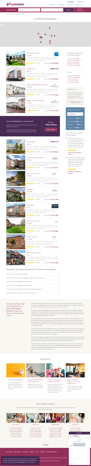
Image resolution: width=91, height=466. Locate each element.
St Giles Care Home (32, 237)
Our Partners (70, 5)
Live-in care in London (75, 428)
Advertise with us (80, 1)
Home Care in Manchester (36, 436)
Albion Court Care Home (33, 173)
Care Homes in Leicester (15, 429)
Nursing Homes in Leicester (55, 435)
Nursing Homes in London (55, 436)
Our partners (25, 451)
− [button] (1, 25)
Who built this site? (55, 460)
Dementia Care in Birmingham (74, 65)
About (37, 451)
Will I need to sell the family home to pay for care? (35, 381)
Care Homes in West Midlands (74, 77)
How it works (52, 5)
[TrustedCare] (15, 3)
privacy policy (21, 462)
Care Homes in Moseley (72, 79)
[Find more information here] (79, 448)
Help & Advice (61, 5)
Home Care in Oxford (35, 428)
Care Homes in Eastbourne (16, 435)
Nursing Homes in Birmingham (74, 60)
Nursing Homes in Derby (55, 433)
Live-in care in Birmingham (73, 62)
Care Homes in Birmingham (16, 428)
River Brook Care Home (33, 221)
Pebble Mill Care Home (33, 53)
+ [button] (1, 23)
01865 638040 (51, 124)
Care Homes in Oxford (16, 436)
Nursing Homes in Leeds (55, 431)
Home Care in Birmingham (73, 58)
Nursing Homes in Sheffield (55, 429)
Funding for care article (75, 102)
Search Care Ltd (46, 460)
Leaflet (90, 46)
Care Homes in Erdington (73, 81)
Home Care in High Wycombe (35, 435)
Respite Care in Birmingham (73, 63)
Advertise (32, 451)
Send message (51, 129)
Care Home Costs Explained (15, 380)
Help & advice (17, 451)
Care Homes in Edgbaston (73, 82)
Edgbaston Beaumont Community (36, 100)
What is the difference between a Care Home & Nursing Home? (73, 381)
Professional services (52, 451)
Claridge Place (30, 205)
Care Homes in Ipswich (16, 433)
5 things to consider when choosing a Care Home (54, 381)
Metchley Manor (31, 142)
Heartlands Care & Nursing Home (35, 157)
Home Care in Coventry (35, 433)
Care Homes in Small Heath (73, 75)
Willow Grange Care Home (34, 252)
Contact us (42, 451)
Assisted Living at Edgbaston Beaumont (37, 85)
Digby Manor (30, 189)
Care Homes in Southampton (15, 431)
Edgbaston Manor (31, 69)
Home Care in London (36, 429)
